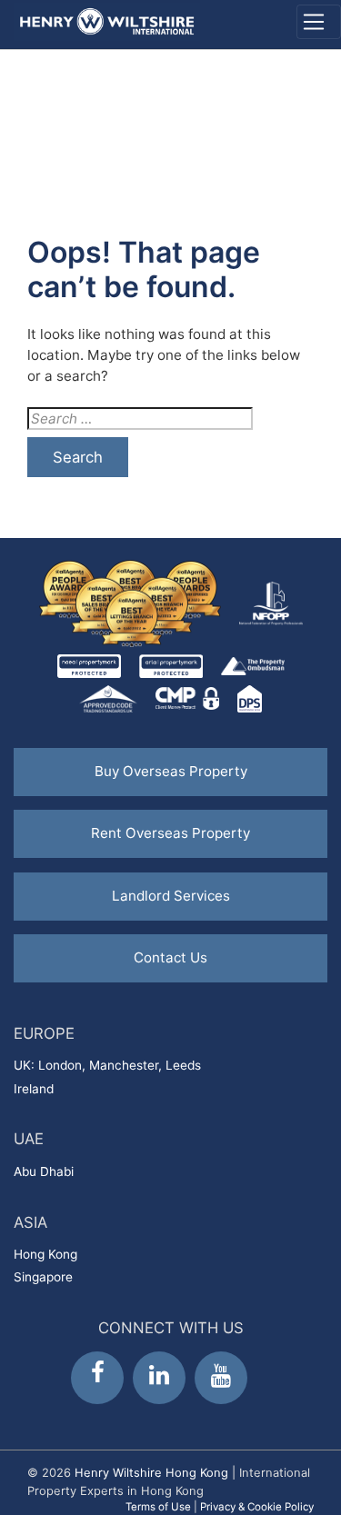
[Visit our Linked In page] (159, 1377)
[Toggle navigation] (318, 22)
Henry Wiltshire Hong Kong (151, 1472)
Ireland (34, 1088)
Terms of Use (158, 1506)
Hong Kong (45, 1254)
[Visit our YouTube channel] (221, 1377)
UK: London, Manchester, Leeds (107, 1065)
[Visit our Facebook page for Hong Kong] (97, 1377)
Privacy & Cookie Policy (257, 1506)
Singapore (43, 1277)
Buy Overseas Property (171, 771)
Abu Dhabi (44, 1171)
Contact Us (170, 957)
